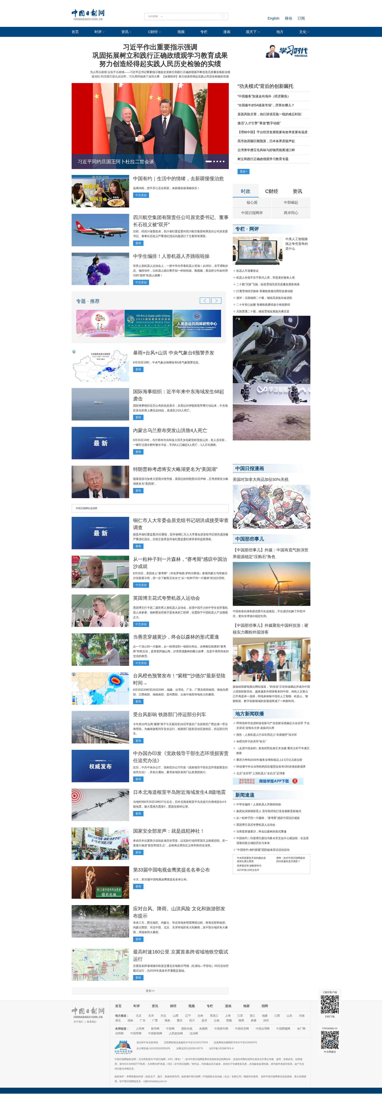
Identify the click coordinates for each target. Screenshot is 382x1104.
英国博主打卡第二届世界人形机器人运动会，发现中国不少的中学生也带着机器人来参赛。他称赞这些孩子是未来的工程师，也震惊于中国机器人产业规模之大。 (180, 612)
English (273, 18)
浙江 (252, 1015)
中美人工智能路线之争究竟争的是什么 (297, 243)
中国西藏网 (283, 1028)
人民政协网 (176, 1033)
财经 (173, 1006)
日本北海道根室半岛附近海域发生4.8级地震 (179, 792)
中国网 (170, 1028)
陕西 (241, 1020)
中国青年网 (221, 1028)
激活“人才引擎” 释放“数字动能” (259, 123)
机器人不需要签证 (247, 270)
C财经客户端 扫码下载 (330, 1004)
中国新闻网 (155, 1033)
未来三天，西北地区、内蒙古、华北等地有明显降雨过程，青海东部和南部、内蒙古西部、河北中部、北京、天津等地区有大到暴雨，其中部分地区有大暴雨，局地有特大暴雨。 (180, 927)
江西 (277, 1015)
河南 (302, 1015)
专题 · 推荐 (88, 301)
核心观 (252, 202)
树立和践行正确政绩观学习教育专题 (263, 159)
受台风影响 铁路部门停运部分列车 (169, 714)
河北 (163, 1015)
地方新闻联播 (249, 713)
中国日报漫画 (249, 468)
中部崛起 (291, 202)
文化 (302, 32)
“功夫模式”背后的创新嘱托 (265, 86)
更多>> (150, 990)
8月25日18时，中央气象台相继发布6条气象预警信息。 (167, 362)
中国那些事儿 (249, 539)
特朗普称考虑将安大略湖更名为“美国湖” (175, 469)
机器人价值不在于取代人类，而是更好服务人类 (265, 277)
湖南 (130, 1020)
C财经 (153, 32)
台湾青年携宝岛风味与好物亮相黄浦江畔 (266, 150)
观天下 (251, 32)
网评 (254, 229)
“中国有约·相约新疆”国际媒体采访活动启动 (262, 849)
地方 (280, 32)
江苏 (240, 1015)
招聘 (265, 1006)
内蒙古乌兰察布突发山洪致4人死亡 (170, 430)
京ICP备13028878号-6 (221, 1048)
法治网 (194, 1033)
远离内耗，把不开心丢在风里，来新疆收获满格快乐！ (166, 188)
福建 (265, 1015)
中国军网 (135, 1033)
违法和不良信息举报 (147, 1042)
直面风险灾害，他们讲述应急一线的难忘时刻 (269, 114)
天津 (151, 1015)
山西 (175, 1015)
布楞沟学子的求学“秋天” (251, 741)
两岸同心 (291, 213)
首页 (75, 32)
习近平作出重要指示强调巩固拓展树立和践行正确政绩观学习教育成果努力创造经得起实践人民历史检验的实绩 (160, 55)
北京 (138, 1015)
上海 (228, 1015)
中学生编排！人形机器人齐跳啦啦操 (171, 256)
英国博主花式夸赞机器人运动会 (166, 598)
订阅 (301, 18)
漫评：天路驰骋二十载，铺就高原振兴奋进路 (264, 297)
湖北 (118, 1020)
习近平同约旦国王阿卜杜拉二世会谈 (116, 161)
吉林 (200, 1015)
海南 (167, 1020)
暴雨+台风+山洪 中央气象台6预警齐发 (173, 352)
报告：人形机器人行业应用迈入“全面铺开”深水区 (266, 734)
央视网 (203, 1028)
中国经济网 (242, 1028)
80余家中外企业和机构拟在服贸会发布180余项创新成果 (271, 766)
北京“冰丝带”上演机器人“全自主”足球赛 (260, 773)
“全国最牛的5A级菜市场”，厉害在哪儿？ (266, 105)
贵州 (204, 1020)
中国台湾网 (263, 1028)
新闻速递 (244, 795)
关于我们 (78, 1021)
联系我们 (91, 1021)
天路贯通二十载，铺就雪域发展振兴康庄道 (262, 311)
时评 (98, 32)
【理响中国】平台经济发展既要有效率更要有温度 (273, 132)
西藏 (229, 1020)
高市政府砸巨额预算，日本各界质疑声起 (266, 141)
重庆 (179, 1020)
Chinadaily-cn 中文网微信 (329, 1040)
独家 (246, 1006)
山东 (289, 1015)
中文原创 (141, 195)
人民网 (140, 1028)
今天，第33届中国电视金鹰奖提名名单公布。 (161, 879)
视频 (181, 32)
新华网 (155, 1028)
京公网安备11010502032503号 (153, 1048)
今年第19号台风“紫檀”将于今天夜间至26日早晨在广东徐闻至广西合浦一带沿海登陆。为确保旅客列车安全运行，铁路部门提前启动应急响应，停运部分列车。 (180, 729)
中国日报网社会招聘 (86, 508)
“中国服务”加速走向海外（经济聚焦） (264, 96)
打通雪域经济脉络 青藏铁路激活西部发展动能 (264, 291)
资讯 (125, 32)
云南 (216, 1020)
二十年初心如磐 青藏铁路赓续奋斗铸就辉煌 (263, 304)
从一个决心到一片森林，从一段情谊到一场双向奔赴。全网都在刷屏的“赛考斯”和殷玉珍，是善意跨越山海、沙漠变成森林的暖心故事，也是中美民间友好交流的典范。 (181, 651)
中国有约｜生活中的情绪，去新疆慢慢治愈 (178, 178)
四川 (192, 1020)
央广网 (301, 1028)
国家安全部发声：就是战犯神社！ (169, 831)
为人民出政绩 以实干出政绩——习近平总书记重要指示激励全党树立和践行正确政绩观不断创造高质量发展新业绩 (160, 72)
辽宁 (188, 1015)
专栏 (204, 32)
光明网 (119, 1033)
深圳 (266, 1020)
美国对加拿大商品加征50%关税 (260, 479)
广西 (155, 1020)
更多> (243, 171)
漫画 (226, 32)
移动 (288, 18)
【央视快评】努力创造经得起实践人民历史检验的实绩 (195, 76)
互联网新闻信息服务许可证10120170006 (186, 1042)
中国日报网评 (252, 213)
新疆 (253, 1020)
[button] (209, 161)
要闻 (138, 243)
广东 (142, 1020)
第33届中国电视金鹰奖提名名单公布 (171, 869)
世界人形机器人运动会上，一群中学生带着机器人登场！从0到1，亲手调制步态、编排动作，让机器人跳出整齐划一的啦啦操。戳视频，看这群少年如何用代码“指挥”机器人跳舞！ (180, 270)
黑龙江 (214, 1015)
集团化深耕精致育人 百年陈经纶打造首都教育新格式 (268, 811)
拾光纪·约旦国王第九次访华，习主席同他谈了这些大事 (126, 76)
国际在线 (186, 1028)
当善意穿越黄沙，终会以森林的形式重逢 (176, 637)
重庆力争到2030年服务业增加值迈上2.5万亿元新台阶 (269, 759)
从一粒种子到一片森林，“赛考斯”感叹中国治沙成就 (268, 817)
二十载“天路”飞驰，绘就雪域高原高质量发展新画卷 (268, 284)
